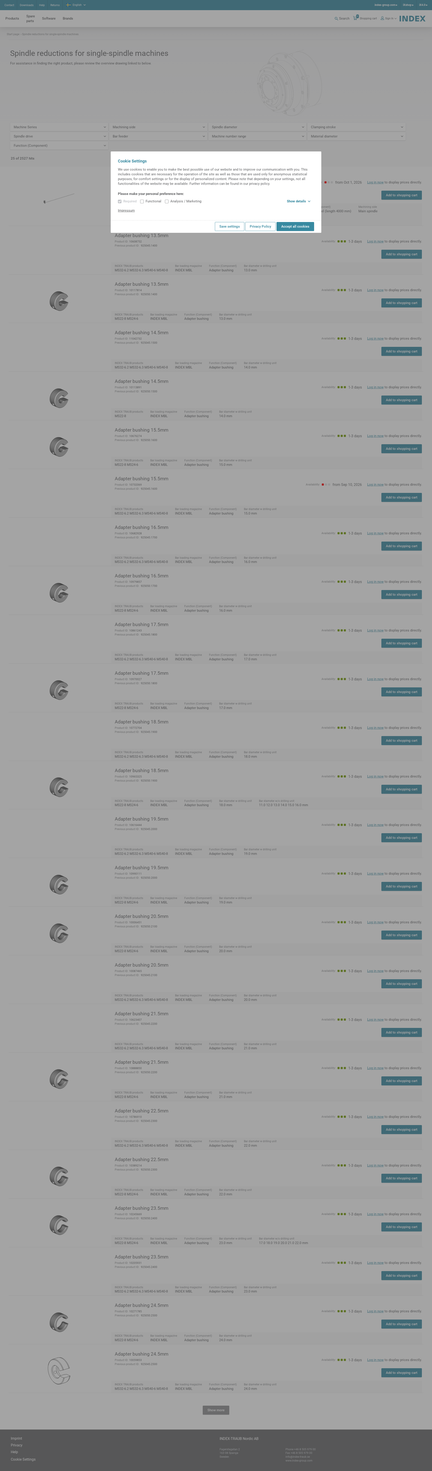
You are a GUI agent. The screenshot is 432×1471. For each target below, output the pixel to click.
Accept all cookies (295, 226)
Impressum (126, 210)
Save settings (229, 226)
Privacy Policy (260, 226)
